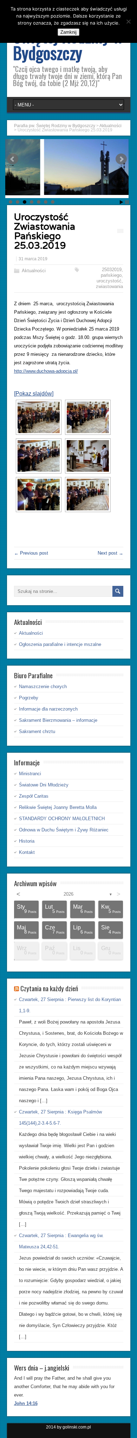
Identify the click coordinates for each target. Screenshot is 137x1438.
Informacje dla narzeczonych (48, 709)
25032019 (112, 269)
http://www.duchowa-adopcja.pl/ (46, 371)
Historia (26, 841)
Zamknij (68, 32)
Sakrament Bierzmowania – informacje (58, 720)
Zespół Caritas (33, 796)
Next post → (110, 553)
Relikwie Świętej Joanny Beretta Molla (58, 807)
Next (121, 159)
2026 (68, 894)
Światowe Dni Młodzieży (43, 784)
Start (121, 202)
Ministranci (30, 773)
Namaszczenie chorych (43, 686)
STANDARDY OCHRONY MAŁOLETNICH (62, 818)
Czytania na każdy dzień (49, 988)
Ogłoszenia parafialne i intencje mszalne (60, 644)
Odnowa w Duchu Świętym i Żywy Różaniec (64, 829)
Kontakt (27, 852)
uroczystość (109, 280)
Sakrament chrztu (37, 731)
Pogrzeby (28, 697)
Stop (127, 202)
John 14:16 (26, 1403)
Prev (12, 159)
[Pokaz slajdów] (33, 394)
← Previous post (31, 553)
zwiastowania (109, 286)
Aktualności (34, 270)
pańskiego (111, 275)
